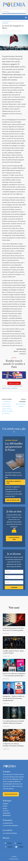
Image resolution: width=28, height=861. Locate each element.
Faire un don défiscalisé (10, 794)
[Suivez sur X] (15, 843)
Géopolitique (8, 21)
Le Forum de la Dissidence (10, 825)
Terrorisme (14, 388)
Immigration (16, 386)
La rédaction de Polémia (10, 30)
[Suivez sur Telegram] (5, 843)
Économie (6, 811)
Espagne (10, 386)
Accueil (3, 21)
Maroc (9, 388)
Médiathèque (7, 815)
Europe (5, 808)
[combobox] (14, 11)
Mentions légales (14, 859)
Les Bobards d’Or (8, 823)
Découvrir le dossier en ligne (13, 482)
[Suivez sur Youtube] (16, 847)
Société (5, 806)
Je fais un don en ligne (14, 538)
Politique (5, 803)
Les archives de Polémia (10, 833)
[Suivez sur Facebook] (5, 847)
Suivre (9, 843)
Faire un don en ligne (13, 500)
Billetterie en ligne (14, 383)
